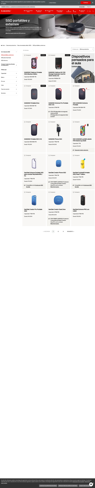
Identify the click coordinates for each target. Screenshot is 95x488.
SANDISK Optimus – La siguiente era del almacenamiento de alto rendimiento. (18, 6)
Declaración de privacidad (78, 481)
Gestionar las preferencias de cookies (48, 485)
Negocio (89, 6)
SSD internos (4, 60)
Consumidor (82, 6)
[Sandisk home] (6, 11)
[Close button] (92, 2)
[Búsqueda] (93, 11)
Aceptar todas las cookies (85, 485)
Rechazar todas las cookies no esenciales (68, 485)
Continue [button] (85, 2)
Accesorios (68, 11)
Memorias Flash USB (49, 11)
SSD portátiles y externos (7, 55)
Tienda (74, 11)
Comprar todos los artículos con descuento (8, 65)
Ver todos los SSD (5, 51)
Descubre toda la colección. (81, 150)
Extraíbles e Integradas (60, 11)
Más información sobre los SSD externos (15, 33)
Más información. (54, 187)
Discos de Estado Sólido (29, 11)
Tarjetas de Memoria (39, 11)
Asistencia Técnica (82, 11)
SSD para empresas (6, 57)
